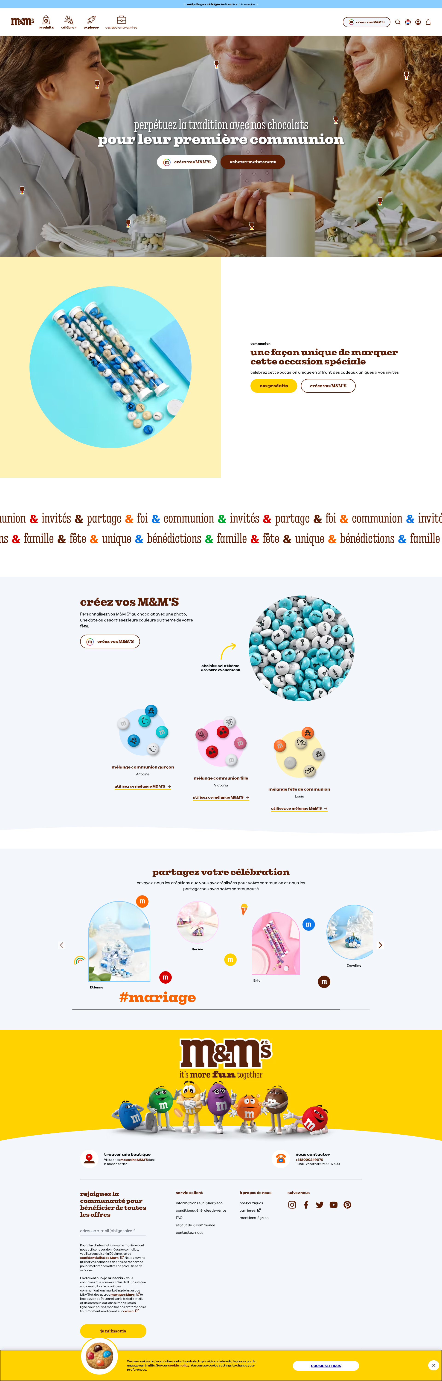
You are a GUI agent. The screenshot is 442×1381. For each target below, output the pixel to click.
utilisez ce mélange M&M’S (140, 786)
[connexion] (418, 22)
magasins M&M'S (134, 1159)
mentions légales (254, 1218)
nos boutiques (251, 1203)
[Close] (433, 1365)
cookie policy (178, 1365)
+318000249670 (309, 1159)
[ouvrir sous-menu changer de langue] (408, 22)
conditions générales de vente (201, 1210)
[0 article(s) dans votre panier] (428, 22)
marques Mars (122, 1294)
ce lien (128, 1311)
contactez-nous (189, 1232)
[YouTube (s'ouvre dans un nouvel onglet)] (333, 1204)
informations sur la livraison (199, 1203)
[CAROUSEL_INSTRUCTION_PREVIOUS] (63, 945)
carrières (248, 1210)
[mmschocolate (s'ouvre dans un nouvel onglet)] (347, 1204)
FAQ (179, 1218)
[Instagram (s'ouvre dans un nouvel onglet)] (292, 1204)
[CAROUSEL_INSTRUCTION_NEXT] (378, 945)
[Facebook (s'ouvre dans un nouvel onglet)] (306, 1204)
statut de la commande (195, 1225)
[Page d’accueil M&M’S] (22, 22)
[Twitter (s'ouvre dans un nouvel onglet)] (319, 1204)
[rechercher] (397, 22)
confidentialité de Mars (99, 1258)
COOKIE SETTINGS (326, 1366)
